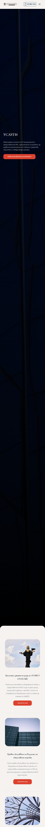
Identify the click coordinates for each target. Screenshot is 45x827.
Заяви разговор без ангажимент (19, 157)
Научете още (22, 703)
